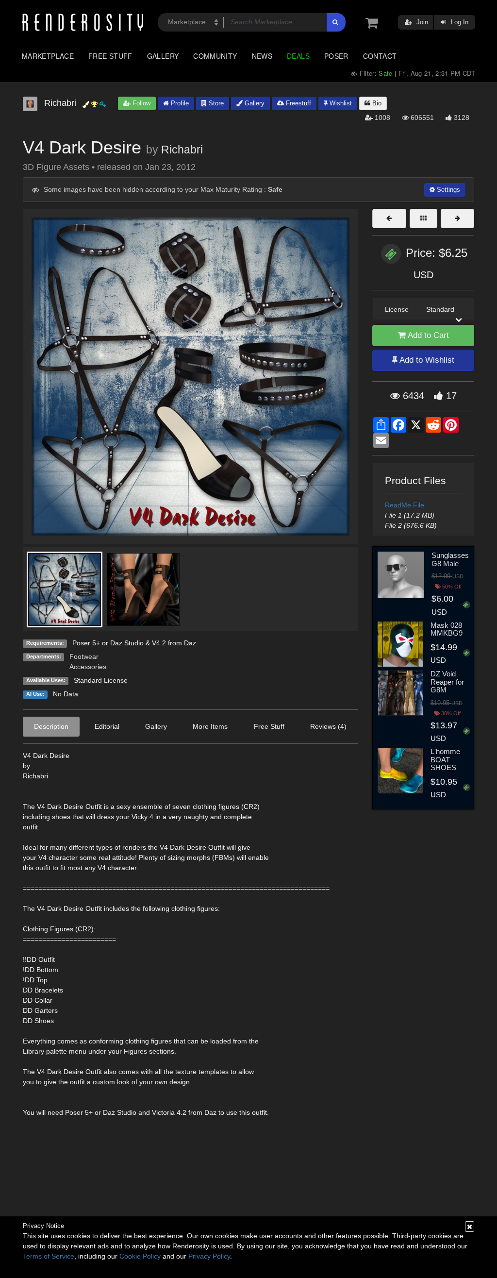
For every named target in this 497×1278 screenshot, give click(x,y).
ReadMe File (404, 505)
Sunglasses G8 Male (450, 559)
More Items (210, 726)
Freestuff (297, 103)
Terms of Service (48, 1256)
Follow (140, 103)
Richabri (182, 149)
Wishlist (340, 103)
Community (215, 56)
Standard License (101, 680)
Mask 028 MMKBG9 (447, 629)
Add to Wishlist (426, 360)
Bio (375, 103)
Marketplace (48, 56)
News (262, 56)
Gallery (163, 56)
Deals (298, 56)
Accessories (87, 667)
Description (51, 726)
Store (215, 103)
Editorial (107, 726)
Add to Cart (427, 335)
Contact (380, 56)
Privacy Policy (209, 1256)
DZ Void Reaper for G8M (447, 682)
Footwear (84, 656)
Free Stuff (110, 56)
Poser (336, 56)
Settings (447, 189)
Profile (179, 103)
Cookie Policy (140, 1256)
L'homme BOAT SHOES (445, 759)
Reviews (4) (328, 726)
